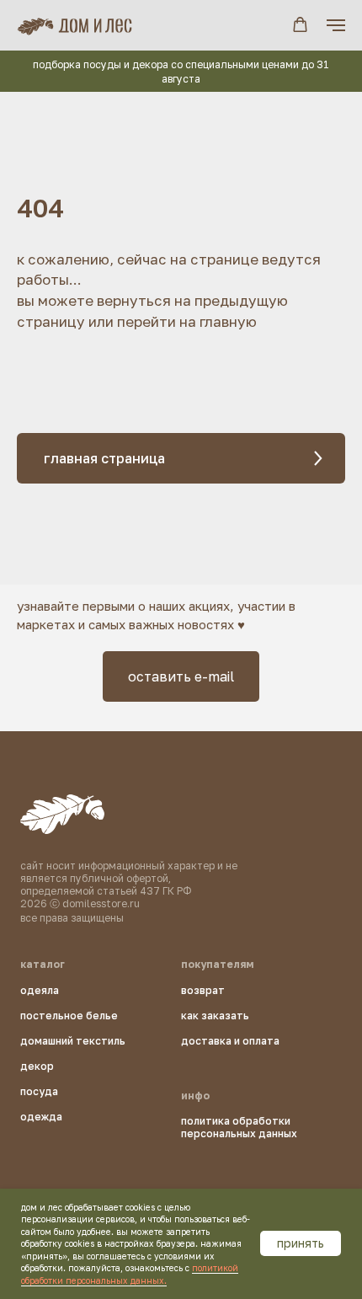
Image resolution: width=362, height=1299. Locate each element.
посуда (39, 1091)
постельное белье (69, 1015)
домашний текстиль (72, 1040)
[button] (300, 25)
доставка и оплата (230, 1040)
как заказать (215, 1015)
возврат (203, 990)
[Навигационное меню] (336, 25)
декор (37, 1066)
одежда (41, 1116)
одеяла (39, 990)
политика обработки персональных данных (239, 1127)
